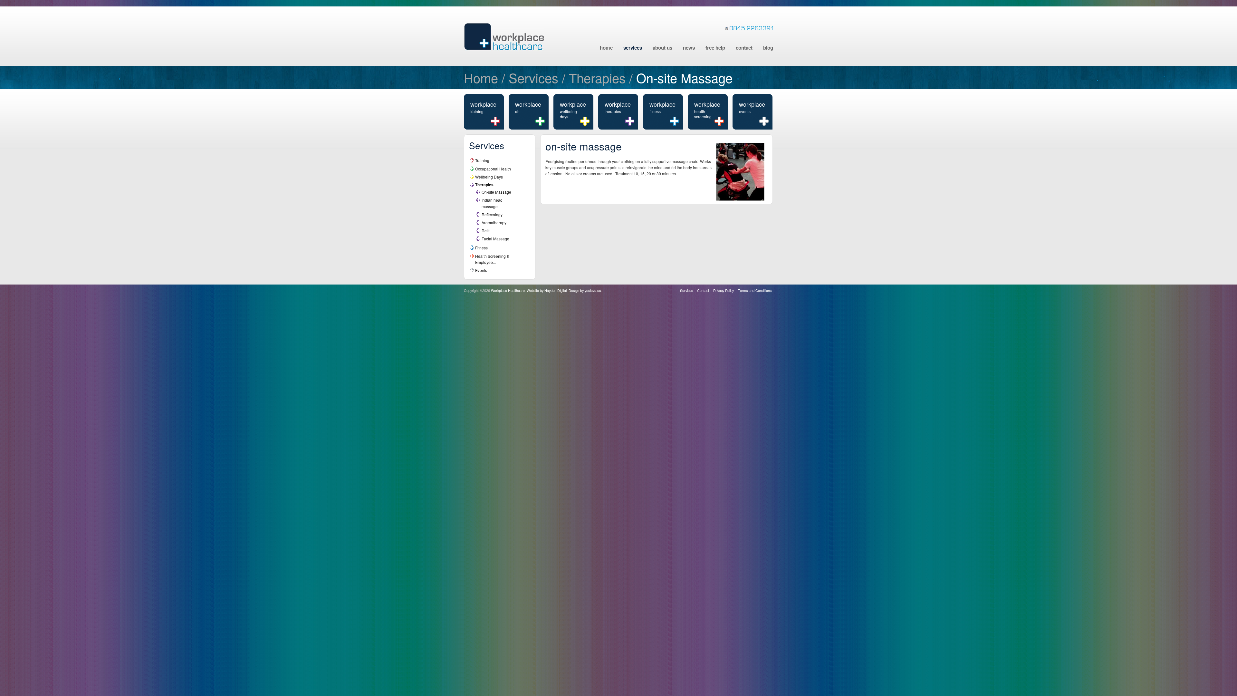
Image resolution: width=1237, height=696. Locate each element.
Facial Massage (495, 238)
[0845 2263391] (749, 28)
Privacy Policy (723, 290)
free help (715, 47)
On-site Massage (496, 192)
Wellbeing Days (489, 176)
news (689, 47)
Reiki (486, 230)
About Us (662, 47)
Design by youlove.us (585, 290)
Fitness (481, 247)
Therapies (597, 77)
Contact (744, 47)
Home (606, 47)
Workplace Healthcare (504, 37)
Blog (768, 47)
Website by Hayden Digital (547, 290)
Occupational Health (493, 168)
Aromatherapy (494, 222)
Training (482, 160)
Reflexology (492, 214)
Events (481, 270)
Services (632, 47)
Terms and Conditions (755, 290)
